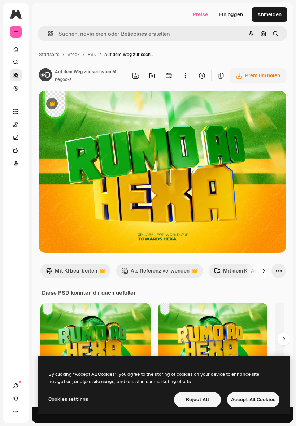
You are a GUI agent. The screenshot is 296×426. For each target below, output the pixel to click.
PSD (92, 54)
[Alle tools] (16, 111)
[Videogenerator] (16, 150)
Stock (74, 54)
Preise (200, 14)
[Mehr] (16, 411)
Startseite (49, 54)
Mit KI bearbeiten (71, 273)
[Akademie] (16, 398)
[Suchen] (16, 62)
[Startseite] (16, 49)
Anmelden (269, 14)
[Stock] (16, 75)
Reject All (197, 399)
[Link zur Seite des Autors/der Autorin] (45, 75)
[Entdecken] (16, 88)
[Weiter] (263, 271)
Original (85, 104)
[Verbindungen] (16, 385)
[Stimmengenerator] (16, 163)
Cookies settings (68, 399)
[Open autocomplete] (48, 33)
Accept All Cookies (253, 399)
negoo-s (63, 79)
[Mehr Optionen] (185, 75)
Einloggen (231, 14)
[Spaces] (16, 124)
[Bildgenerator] (16, 137)
